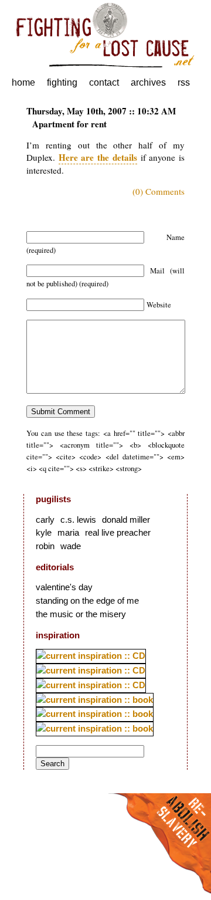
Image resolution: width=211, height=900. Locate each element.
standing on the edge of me (87, 600)
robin (45, 546)
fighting (62, 82)
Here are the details (98, 157)
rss (184, 82)
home (23, 82)
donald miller (126, 520)
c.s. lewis (78, 520)
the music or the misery (81, 614)
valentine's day (64, 587)
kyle (44, 532)
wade (70, 546)
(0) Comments (158, 191)
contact (104, 82)
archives (148, 82)
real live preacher (118, 532)
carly (45, 520)
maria (68, 532)
